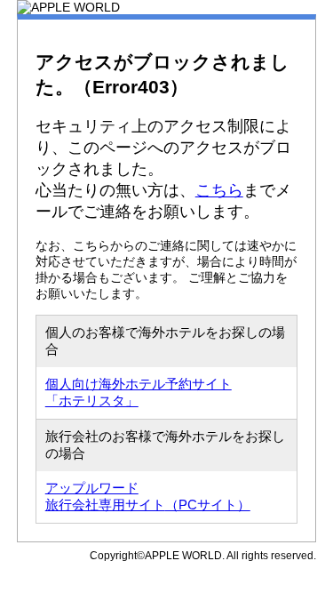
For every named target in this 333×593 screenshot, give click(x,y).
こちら (219, 190)
